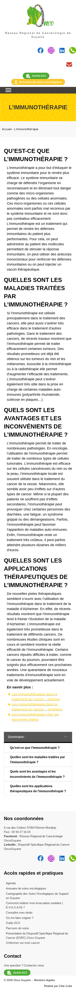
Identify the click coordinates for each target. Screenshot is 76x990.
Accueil (6, 129)
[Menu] (8, 90)
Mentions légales (44, 980)
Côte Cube (65, 985)
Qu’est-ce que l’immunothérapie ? (35, 747)
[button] (40, 50)
